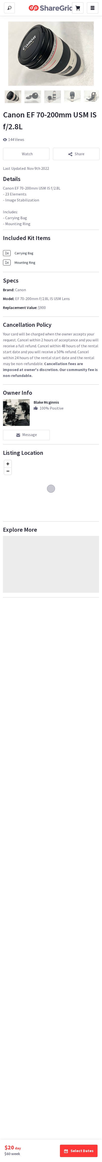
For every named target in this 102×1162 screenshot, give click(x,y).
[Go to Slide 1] (13, 97)
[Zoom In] (7, 463)
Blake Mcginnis (46, 402)
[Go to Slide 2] (33, 97)
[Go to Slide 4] (72, 97)
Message (29, 434)
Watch (27, 153)
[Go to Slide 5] (92, 97)
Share (79, 153)
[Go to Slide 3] (52, 97)
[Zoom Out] (7, 471)
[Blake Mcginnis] (16, 412)
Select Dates (82, 1150)
